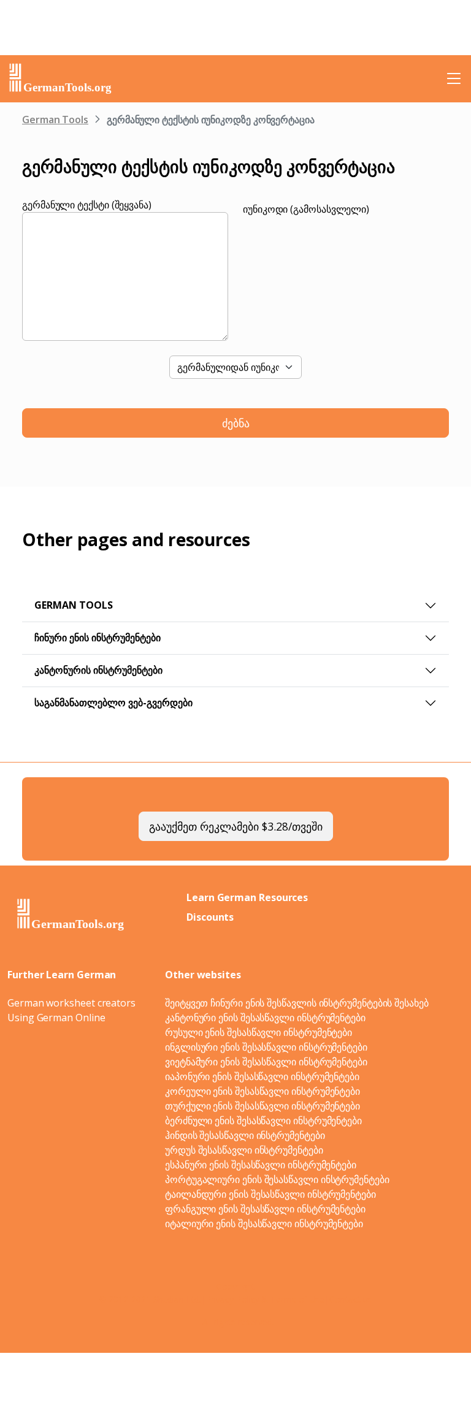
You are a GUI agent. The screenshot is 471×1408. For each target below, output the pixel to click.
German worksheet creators (71, 1003)
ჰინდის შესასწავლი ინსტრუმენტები (245, 1135)
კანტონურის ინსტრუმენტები (98, 670)
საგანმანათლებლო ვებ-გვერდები (113, 702)
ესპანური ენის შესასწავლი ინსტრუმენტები (260, 1164)
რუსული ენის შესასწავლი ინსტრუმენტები (258, 1032)
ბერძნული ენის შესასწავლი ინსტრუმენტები (263, 1120)
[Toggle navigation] (454, 78)
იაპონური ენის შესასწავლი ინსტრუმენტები (262, 1076)
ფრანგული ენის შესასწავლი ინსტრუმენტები (265, 1209)
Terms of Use (297, 1299)
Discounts (210, 917)
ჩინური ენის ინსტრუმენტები (97, 637)
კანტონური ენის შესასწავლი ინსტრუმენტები (265, 1017)
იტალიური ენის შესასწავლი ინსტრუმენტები (264, 1223)
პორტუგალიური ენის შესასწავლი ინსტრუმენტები (277, 1179)
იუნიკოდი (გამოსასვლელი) (306, 209)
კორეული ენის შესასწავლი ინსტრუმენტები (262, 1091)
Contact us (350, 1299)
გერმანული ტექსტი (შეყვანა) (86, 204)
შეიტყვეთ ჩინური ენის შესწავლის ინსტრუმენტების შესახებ (297, 1003)
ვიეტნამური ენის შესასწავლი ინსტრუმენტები (266, 1061)
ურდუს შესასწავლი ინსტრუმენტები (244, 1150)
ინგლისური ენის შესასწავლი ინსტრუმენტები (266, 1047)
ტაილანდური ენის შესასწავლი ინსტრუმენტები (270, 1194)
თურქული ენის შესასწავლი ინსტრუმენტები (262, 1106)
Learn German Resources (247, 897)
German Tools (55, 119)
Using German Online (56, 1017)
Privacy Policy (232, 1299)
